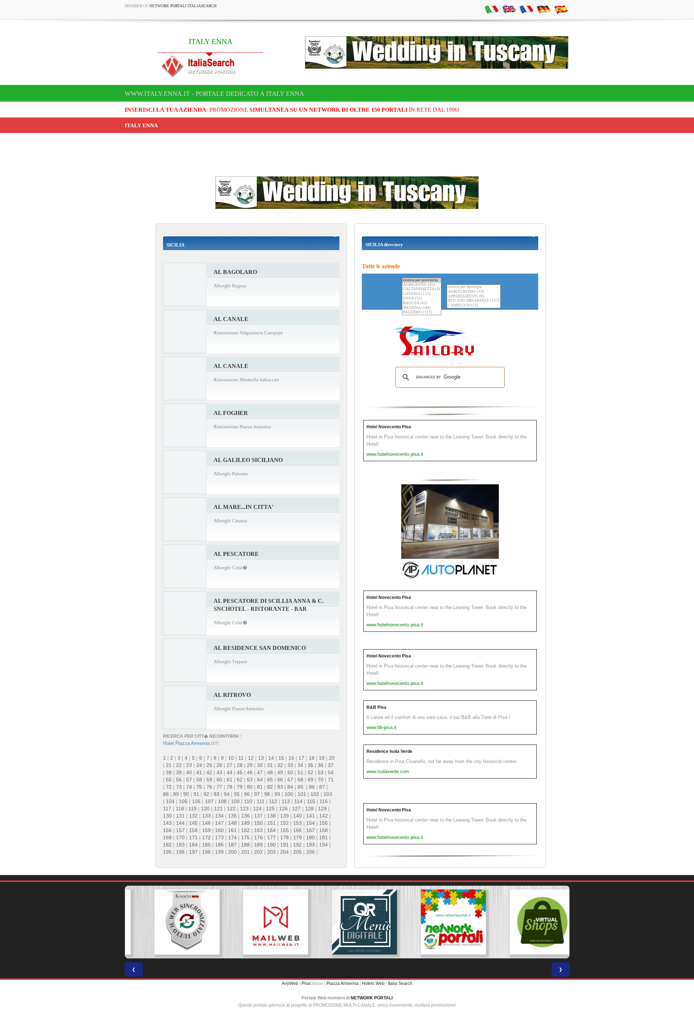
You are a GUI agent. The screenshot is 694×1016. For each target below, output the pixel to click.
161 (232, 830)
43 (219, 772)
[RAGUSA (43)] (421, 303)
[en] (509, 9)
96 (247, 794)
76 (209, 787)
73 (179, 787)
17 (301, 758)
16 (291, 758)
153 (297, 823)
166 (297, 830)
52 (310, 772)
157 (180, 830)
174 (232, 837)
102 (314, 794)
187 (232, 845)
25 (209, 765)
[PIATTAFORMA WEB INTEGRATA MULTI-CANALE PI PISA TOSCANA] (169, 922)
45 (240, 772)
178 (284, 837)
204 (284, 852)
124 (257, 808)
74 (189, 787)
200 (232, 852)
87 (322, 787)
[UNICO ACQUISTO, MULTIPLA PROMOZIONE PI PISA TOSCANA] (435, 922)
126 (283, 808)
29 (250, 765)
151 (271, 823)
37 (331, 765)
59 (209, 780)
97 (257, 794)
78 (229, 787)
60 (219, 780)
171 (193, 837)
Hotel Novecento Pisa (389, 426)
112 (273, 801)
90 (186, 794)
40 (189, 772)
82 (270, 787)
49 (280, 772)
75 (199, 787)
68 (300, 780)
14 (271, 758)
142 (323, 816)
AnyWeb (290, 983)
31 (270, 765)
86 (312, 787)
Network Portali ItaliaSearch (183, 6)
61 (229, 780)
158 (193, 830)
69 (310, 780)
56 (179, 780)
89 (176, 794)
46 (250, 772)
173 (219, 837)
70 (321, 780)
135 (232, 816)
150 (258, 823)
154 (310, 823)
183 (180, 845)
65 (270, 780)
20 (332, 758)
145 (193, 823)
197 (193, 852)
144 (180, 823)
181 (323, 837)
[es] (561, 9)
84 (290, 787)
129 (322, 808)
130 (167, 816)
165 (284, 830)
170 (180, 837)
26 (219, 765)
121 (218, 808)
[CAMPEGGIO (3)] (473, 305)
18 (311, 758)
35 (310, 765)
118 (180, 808)
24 (199, 765)
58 (199, 780)
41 (199, 772)
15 (281, 758)
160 (219, 830)
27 (229, 765)
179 (297, 837)
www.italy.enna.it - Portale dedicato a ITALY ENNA (214, 93)
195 (167, 852)
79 (240, 787)
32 (280, 765)
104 (170, 801)
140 (297, 816)
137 (258, 816)
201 (245, 852)
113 (286, 801)
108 (222, 801)
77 (219, 787)
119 (192, 808)
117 (167, 808)
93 (216, 794)
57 (189, 780)
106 (196, 801)
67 (290, 780)
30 (260, 765)
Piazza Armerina (342, 983)
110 (248, 801)
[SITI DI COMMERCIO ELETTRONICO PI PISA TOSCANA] (524, 922)
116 (324, 801)
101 (301, 794)
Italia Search (400, 983)
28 (240, 765)
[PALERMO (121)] (421, 312)
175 (245, 837)
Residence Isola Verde (389, 751)
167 (310, 830)
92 (206, 794)
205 (297, 852)
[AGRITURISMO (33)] (473, 292)
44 (229, 772)
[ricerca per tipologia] (473, 287)
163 (258, 830)
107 (209, 801)
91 (196, 794)
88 (166, 794)
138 (271, 816)
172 (206, 837)
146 (206, 823)
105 (183, 801)
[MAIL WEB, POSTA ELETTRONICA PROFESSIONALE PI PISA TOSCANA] (258, 922)
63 (250, 780)
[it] (491, 9)
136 (245, 816)
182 (167, 845)
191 (284, 845)
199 (219, 852)
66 (280, 780)
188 (245, 845)
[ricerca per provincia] (421, 280)
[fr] (526, 9)
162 (245, 830)
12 (251, 758)
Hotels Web (373, 983)
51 (300, 772)
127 (296, 808)
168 (323, 830)
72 (169, 787)
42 (209, 772)
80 (250, 787)
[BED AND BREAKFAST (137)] (473, 301)
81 (260, 787)
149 (245, 823)
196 (180, 852)
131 (180, 816)
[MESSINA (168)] (421, 308)
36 (321, 765)
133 (206, 816)
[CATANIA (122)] (421, 294)
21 (169, 765)
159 (206, 830)
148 (232, 823)
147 (219, 823)
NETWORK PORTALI (372, 997)
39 (179, 772)
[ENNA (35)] (421, 298)
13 (261, 758)
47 (260, 772)
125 (270, 808)
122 (231, 808)
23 (189, 765)
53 (321, 772)
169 (167, 837)
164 (271, 830)
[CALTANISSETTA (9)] (421, 289)
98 (267, 794)
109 (235, 801)
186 (219, 845)
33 (290, 765)
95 (237, 794)
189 (258, 845)
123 (244, 808)
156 (167, 830)
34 (300, 765)
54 (331, 772)
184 (193, 845)
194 (323, 845)
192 (297, 845)
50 (290, 772)
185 (206, 845)
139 (284, 816)
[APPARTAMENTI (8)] (473, 296)
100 (288, 794)
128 (309, 808)
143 (167, 823)
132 (193, 816)
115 (311, 801)
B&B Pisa (376, 707)
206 (310, 852)
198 (206, 852)
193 (310, 845)
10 (231, 758)
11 (241, 758)
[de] (543, 9)
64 (260, 780)
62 (240, 780)
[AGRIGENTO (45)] (421, 285)
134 (219, 816)
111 (261, 801)
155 (323, 823)
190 (271, 845)
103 (328, 794)
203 (271, 852)
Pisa (305, 983)
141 (310, 816)
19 (322, 758)
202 (258, 852)
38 (169, 772)
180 (310, 837)
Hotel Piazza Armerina (186, 743)
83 (280, 787)
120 (205, 808)
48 (270, 772)
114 (298, 801)
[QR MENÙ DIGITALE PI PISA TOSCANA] (347, 922)
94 (227, 794)
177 (271, 837)
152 (284, 823)
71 (331, 780)
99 (277, 794)
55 (169, 780)
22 (179, 765)
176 (258, 837)
